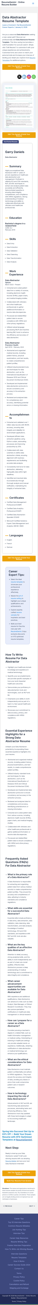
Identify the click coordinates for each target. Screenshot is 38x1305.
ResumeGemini (16, 631)
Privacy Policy (19, 1277)
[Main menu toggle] (33, 3)
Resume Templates (19, 1257)
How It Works (19, 1261)
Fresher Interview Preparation (19, 1245)
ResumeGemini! (24, 1139)
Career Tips (19, 1219)
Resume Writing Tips (19, 1242)
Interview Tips (19, 1233)
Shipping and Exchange (19, 1288)
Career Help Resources (19, 1238)
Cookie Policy (19, 1281)
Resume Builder (10, 1161)
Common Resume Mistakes (19, 1226)
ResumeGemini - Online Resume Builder (13, 3)
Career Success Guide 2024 (19, 1265)
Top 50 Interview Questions (19, 1222)
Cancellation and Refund (19, 1284)
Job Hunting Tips (19, 1230)
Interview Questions (19, 1254)
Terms (19, 1273)
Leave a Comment (9, 25)
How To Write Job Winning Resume (19, 1249)
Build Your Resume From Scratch (19, 1181)
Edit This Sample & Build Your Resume (19, 67)
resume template (17, 582)
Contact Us (19, 1268)
